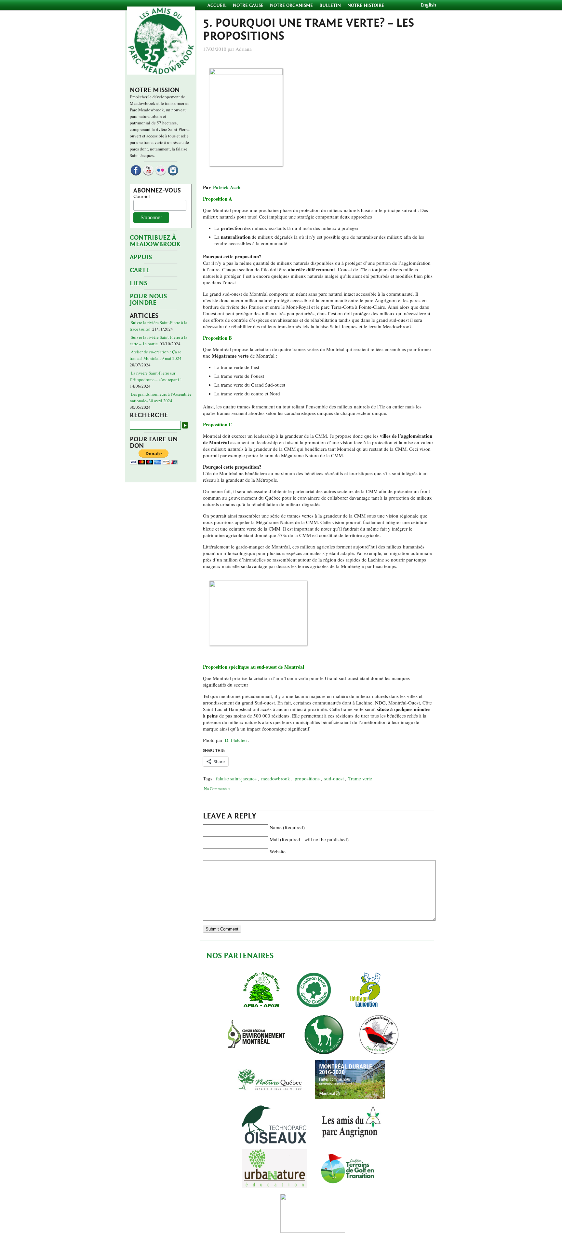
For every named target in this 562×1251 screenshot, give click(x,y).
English (428, 5)
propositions (307, 778)
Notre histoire (365, 5)
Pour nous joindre (148, 299)
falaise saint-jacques (236, 778)
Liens (138, 283)
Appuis (141, 257)
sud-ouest (334, 778)
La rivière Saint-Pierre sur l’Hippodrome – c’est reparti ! (155, 376)
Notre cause (248, 5)
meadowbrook (275, 778)
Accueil (217, 5)
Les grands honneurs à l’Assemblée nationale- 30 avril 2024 (161, 397)
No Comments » (217, 788)
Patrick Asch (226, 187)
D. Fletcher (236, 740)
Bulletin (330, 5)
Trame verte (360, 778)
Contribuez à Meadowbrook (155, 241)
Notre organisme (291, 5)
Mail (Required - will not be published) (309, 839)
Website (278, 851)
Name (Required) (287, 827)
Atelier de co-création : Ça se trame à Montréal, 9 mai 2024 (155, 355)
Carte (140, 270)
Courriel (141, 196)
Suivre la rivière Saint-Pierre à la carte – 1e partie (158, 340)
